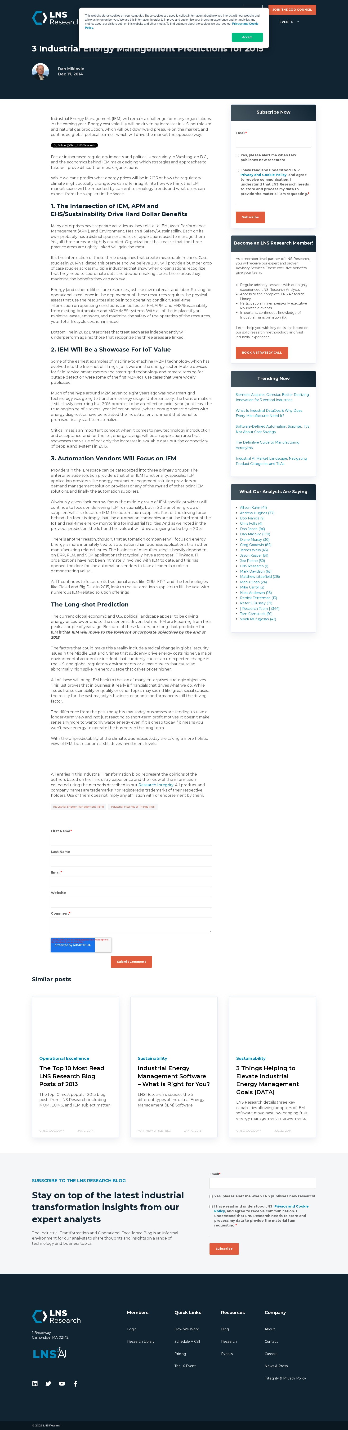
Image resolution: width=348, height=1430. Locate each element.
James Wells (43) (254, 550)
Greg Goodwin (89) (256, 545)
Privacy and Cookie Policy (263, 175)
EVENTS (286, 22)
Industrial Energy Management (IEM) (78, 806)
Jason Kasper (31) (254, 555)
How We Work (186, 1329)
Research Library (141, 1341)
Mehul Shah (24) (253, 582)
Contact (271, 1341)
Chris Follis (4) (251, 523)
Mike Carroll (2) (252, 587)
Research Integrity (155, 785)
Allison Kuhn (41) (253, 507)
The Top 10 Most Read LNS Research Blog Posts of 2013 (71, 1076)
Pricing (180, 1354)
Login (132, 1329)
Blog (225, 1329)
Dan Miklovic (71, 69)
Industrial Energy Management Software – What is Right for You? (174, 1076)
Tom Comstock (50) (256, 614)
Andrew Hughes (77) (257, 513)
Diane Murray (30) (254, 539)
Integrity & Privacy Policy (285, 1378)
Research (229, 1341)
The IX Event (185, 1366)
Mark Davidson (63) (256, 571)
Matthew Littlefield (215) (260, 576)
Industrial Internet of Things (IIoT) (133, 806)
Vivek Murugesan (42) (258, 619)
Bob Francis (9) (252, 518)
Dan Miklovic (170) (255, 534)
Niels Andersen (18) (256, 593)
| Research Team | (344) (259, 608)
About (270, 1329)
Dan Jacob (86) (252, 529)
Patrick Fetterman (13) (258, 598)
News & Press (276, 1366)
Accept (247, 37)
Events (227, 1354)
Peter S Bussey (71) (256, 603)
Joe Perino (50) (252, 561)
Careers (271, 1354)
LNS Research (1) (254, 566)
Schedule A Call (187, 1341)
